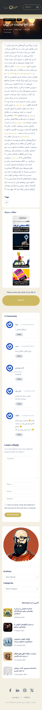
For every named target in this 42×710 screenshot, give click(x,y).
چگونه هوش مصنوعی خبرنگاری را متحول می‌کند (23, 640)
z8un (17, 416)
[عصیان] (10, 7)
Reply (19, 334)
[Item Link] (7, 612)
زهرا (16, 324)
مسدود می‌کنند (20, 66)
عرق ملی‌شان (21, 105)
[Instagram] (25, 690)
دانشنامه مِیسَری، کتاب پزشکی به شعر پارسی (25, 669)
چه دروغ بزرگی (19, 122)
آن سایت (14, 157)
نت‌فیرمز (29, 73)
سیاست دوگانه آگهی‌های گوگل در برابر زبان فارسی (25, 655)
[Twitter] (32, 690)
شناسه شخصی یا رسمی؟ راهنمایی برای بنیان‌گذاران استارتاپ (23, 611)
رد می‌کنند (15, 133)
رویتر (32, 115)
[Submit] (37, 7)
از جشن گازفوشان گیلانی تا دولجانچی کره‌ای (23, 626)
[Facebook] (10, 690)
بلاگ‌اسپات (10, 73)
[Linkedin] (17, 690)
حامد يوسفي (19, 368)
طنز (6, 202)
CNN (15, 115)
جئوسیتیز (20, 73)
